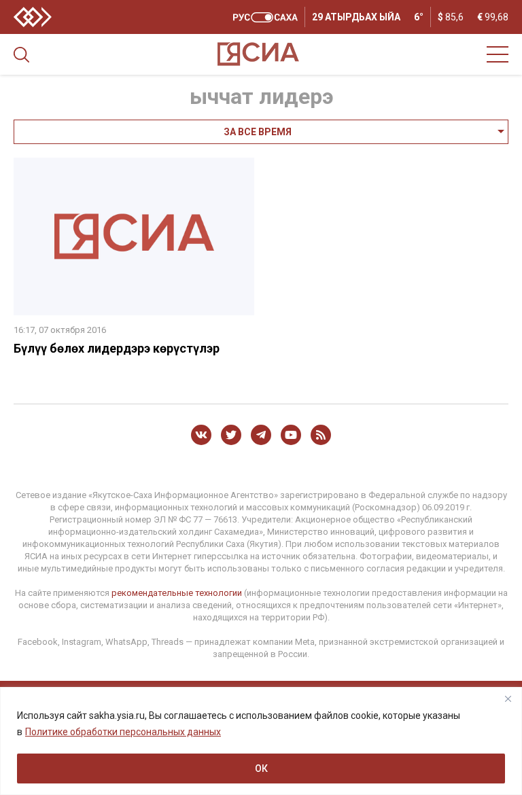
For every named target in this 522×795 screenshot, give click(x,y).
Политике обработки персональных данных (123, 731)
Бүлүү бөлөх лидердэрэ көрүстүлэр (117, 348)
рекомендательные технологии (176, 593)
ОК (261, 768)
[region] (261, 741)
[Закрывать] (508, 698)
